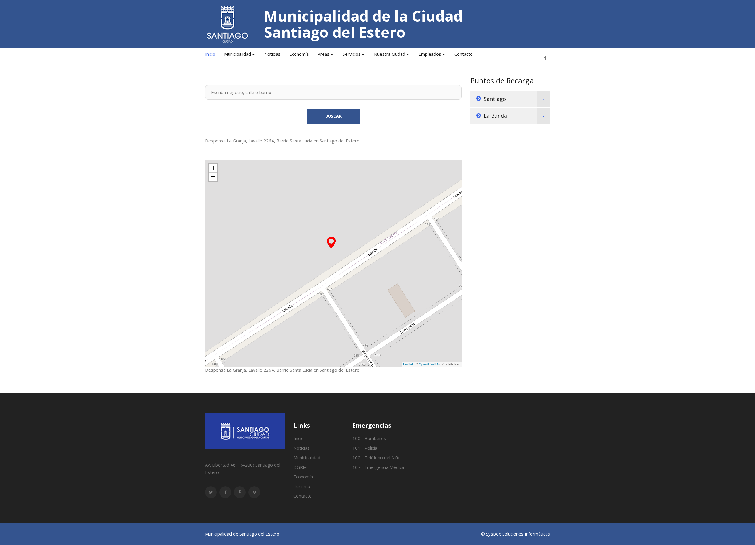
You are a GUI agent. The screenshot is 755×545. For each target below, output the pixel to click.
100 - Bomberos (369, 438)
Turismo (301, 486)
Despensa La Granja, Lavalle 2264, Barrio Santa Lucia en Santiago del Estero (282, 141)
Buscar (333, 116)
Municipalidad (237, 54)
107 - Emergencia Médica (378, 467)
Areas (323, 54)
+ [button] (213, 168)
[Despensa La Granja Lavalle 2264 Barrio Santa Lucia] (331, 243)
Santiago (495, 98)
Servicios (352, 54)
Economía (299, 54)
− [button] (213, 176)
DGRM (300, 467)
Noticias (272, 54)
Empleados (429, 54)
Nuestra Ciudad (389, 54)
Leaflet (408, 364)
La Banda (495, 115)
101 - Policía (364, 448)
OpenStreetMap (430, 364)
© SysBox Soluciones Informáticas (515, 534)
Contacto (463, 54)
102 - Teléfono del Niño (376, 457)
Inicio (210, 54)
